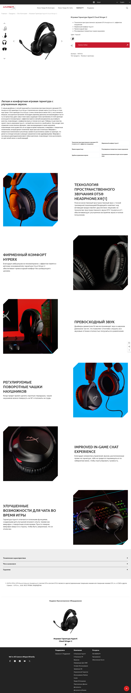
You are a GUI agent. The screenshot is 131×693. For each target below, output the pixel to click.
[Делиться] (72, 45)
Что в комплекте (9, 564)
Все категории (22, 14)
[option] (38, 41)
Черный (65, 644)
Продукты (12, 14)
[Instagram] (15, 661)
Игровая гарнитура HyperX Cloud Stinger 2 (65, 639)
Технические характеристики (14, 558)
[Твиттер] (29, 661)
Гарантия (6, 570)
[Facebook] (10, 661)
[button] (14, 41)
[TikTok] (20, 661)
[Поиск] (127, 8)
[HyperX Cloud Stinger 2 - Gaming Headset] (65, 620)
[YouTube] (24, 661)
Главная (4, 14)
